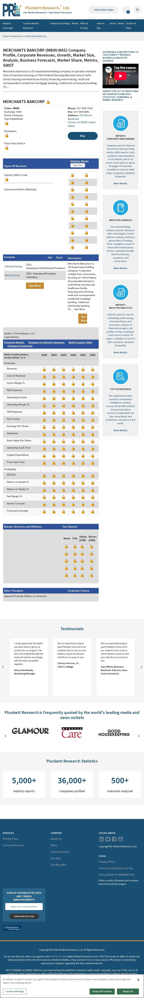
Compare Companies (20, 345)
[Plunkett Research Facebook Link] (114, 840)
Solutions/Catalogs (60, 23)
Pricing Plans (11, 838)
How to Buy (100, 25)
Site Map (56, 858)
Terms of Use (58, 956)
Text (50, 257)
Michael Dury (12, 275)
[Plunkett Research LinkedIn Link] (101, 840)
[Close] (138, 980)
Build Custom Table (80, 342)
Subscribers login (103, 9)
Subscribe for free (24, 916)
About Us (56, 838)
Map (82, 135)
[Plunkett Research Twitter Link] (108, 840)
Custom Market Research (31, 25)
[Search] (137, 10)
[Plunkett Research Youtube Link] (120, 840)
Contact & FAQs (131, 25)
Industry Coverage (8, 25)
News (121, 23)
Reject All (128, 991)
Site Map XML (58, 864)
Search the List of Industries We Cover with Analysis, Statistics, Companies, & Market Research (121, 95)
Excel (59, 257)
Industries (16, 36)
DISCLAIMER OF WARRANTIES (117, 874)
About (113, 23)
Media (75, 23)
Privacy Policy (107, 861)
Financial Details (14, 342)
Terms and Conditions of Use (116, 868)
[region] (72, 986)
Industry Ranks (79, 161)
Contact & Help (60, 851)
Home (6, 36)
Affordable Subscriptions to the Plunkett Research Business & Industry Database (121, 56)
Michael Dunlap (13, 266)
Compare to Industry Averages (46, 342)
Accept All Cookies (102, 991)
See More (35, 285)
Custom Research (13, 845)
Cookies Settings (15, 991)
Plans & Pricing (84, 25)
